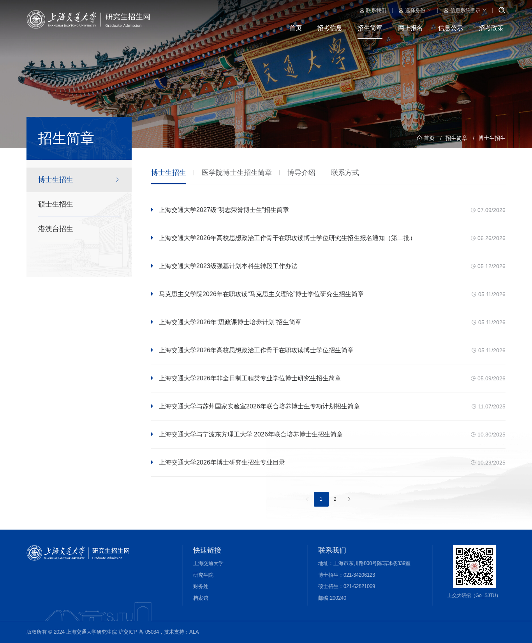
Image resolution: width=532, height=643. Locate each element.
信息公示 (450, 28)
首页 (295, 28)
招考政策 (491, 28)
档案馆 (200, 598)
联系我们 (375, 10)
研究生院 (203, 575)
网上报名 (410, 28)
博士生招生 (492, 138)
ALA (194, 632)
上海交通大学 (208, 563)
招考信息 (329, 28)
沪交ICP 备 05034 (138, 632)
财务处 (200, 586)
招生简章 (370, 28)
